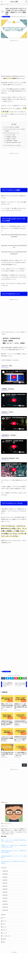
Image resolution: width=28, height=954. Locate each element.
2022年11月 (5, 871)
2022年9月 (5, 877)
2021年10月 (5, 910)
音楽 (4, 942)
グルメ (4, 923)
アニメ (4, 917)
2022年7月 (5, 883)
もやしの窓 (14, 1)
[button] (26, 1)
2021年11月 (5, 907)
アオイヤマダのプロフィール (11, 133)
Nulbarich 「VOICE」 (11, 138)
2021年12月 (5, 904)
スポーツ (8, 16)
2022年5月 (5, 889)
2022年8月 (5, 880)
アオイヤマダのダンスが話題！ (12, 127)
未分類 (4, 939)
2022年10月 (5, 874)
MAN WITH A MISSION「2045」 (14, 142)
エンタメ (4, 16)
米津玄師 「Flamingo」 (12, 136)
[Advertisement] (14, 57)
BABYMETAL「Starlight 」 (12, 140)
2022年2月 (5, 898)
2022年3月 (5, 895)
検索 (24, 765)
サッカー (5, 927)
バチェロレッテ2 (6, 936)
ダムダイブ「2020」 (11, 135)
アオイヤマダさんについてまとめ (12, 145)
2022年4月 (5, 892)
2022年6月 (5, 886)
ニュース (5, 933)
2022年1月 (5, 901)
